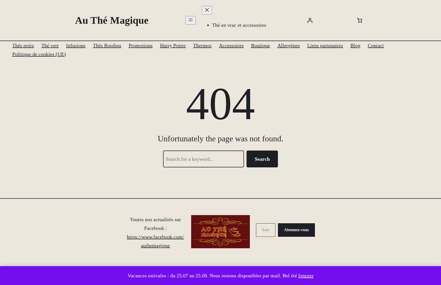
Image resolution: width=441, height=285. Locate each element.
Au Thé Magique (112, 20)
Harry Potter (173, 45)
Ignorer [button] (306, 275)
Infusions (75, 45)
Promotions (141, 45)
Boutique (260, 45)
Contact (376, 45)
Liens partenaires (325, 45)
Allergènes (288, 45)
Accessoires (231, 45)
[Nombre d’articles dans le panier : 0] (359, 20)
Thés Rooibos (107, 45)
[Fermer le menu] (207, 10)
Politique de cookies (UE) (39, 54)
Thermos (202, 45)
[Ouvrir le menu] (191, 20)
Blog (355, 45)
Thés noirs (23, 45)
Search (262, 159)
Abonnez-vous (296, 230)
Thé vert (50, 45)
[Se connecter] (309, 20)
